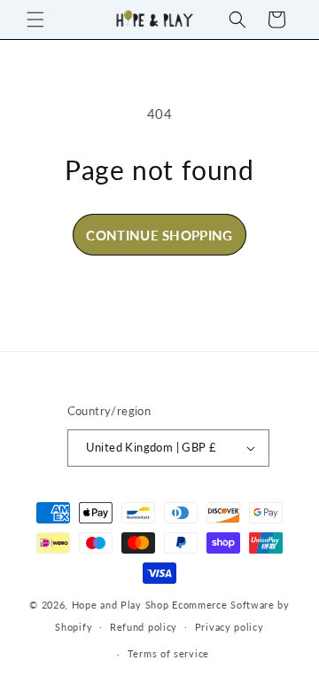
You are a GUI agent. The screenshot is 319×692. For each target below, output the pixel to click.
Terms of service (168, 653)
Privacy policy (229, 627)
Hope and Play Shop (120, 604)
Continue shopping (159, 235)
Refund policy (143, 627)
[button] (35, 19)
